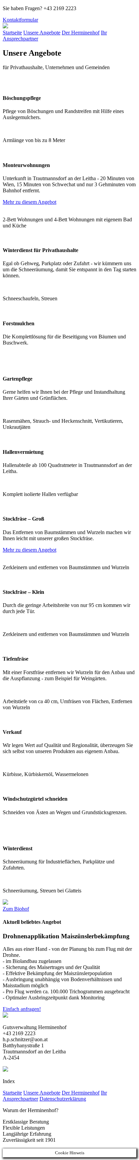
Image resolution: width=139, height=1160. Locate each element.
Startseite (12, 32)
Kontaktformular (20, 20)
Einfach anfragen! (22, 1009)
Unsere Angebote (41, 32)
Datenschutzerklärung (62, 1099)
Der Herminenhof (81, 32)
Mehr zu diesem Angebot (29, 202)
